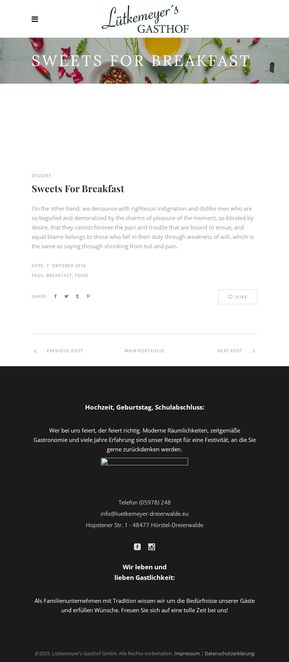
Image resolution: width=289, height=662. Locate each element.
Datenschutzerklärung (229, 653)
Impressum (187, 653)
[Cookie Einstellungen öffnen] (17, 652)
